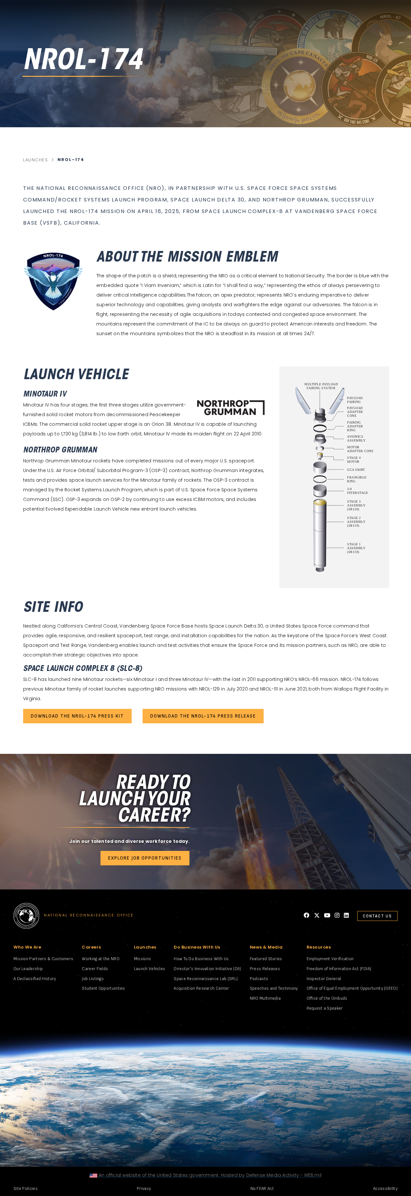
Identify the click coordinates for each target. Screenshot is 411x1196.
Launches (35, 159)
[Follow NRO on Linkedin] (346, 915)
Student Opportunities (103, 988)
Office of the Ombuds (327, 998)
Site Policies (25, 1188)
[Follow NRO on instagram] (337, 915)
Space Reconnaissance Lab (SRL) (206, 978)
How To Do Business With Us (201, 958)
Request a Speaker (325, 1008)
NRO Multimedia (265, 998)
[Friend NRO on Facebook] (307, 915)
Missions (142, 958)
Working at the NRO (100, 958)
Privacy (144, 1188)
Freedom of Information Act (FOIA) (339, 968)
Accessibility (385, 1188)
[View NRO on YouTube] (327, 915)
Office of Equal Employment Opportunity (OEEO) (352, 988)
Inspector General (324, 978)
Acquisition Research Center (201, 988)
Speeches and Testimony (274, 988)
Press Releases (265, 968)
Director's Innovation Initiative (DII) (207, 968)
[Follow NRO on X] (317, 915)
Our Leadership (28, 968)
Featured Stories (266, 958)
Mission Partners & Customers (43, 958)
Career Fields (95, 968)
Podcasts (259, 978)
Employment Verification (330, 958)
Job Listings (93, 978)
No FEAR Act (262, 1188)
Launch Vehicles (149, 968)
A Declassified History (34, 978)
